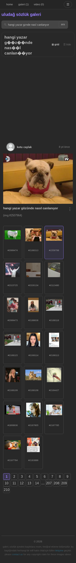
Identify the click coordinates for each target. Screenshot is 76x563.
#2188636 (33, 320)
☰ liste (67, 44)
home (9, 4)
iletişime (59, 550)
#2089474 (13, 250)
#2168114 (33, 355)
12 (22, 483)
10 (6, 483)
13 (29, 483)
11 (14, 483)
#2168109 (13, 390)
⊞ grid (55, 44)
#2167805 (33, 425)
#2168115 (13, 355)
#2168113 (54, 355)
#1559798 (54, 250)
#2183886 (33, 460)
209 (64, 483)
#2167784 (13, 460)
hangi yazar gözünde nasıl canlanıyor (30, 208)
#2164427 (54, 390)
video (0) (39, 4)
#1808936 (13, 425)
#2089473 (13, 320)
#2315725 (13, 285)
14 (37, 483)
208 (56, 483)
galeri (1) (23, 4)
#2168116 (54, 320)
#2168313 (33, 250)
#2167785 (54, 425)
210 (7, 490)
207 (49, 483)
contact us (17, 554)
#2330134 (33, 285)
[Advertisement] (38, 97)
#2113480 (54, 285)
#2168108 (33, 390)
